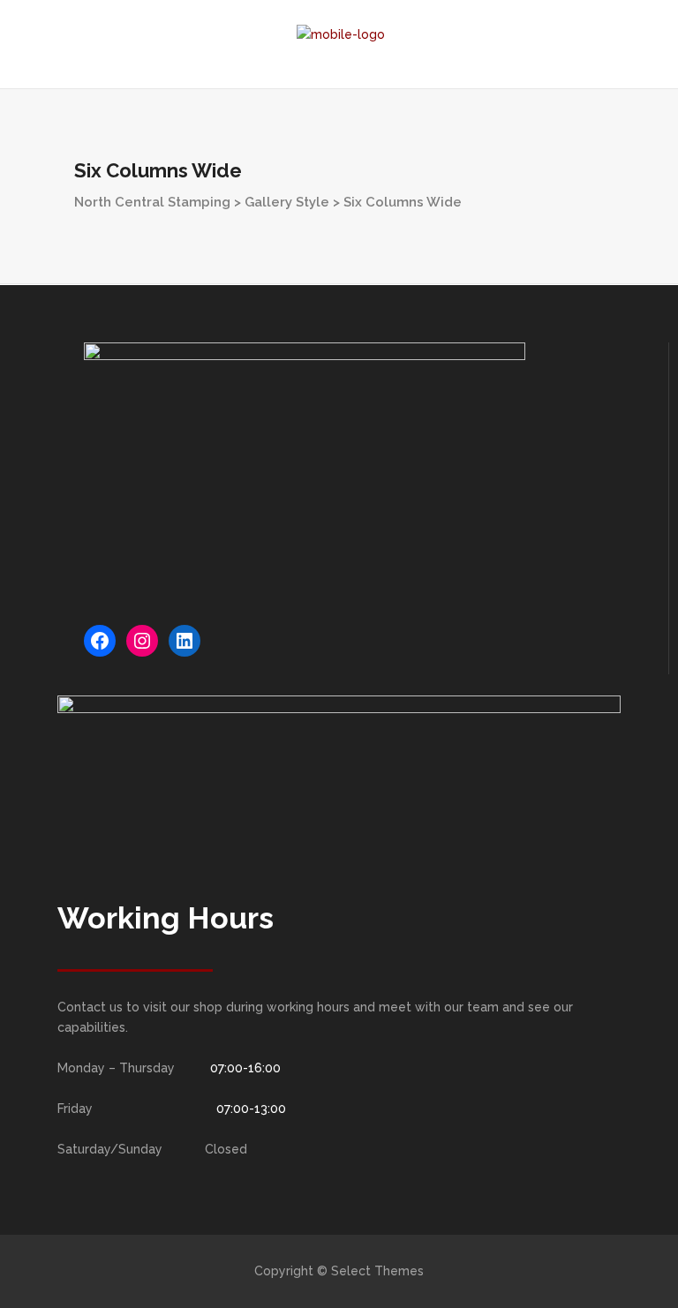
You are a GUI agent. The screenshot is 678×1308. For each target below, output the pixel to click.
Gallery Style (287, 202)
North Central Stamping (152, 202)
